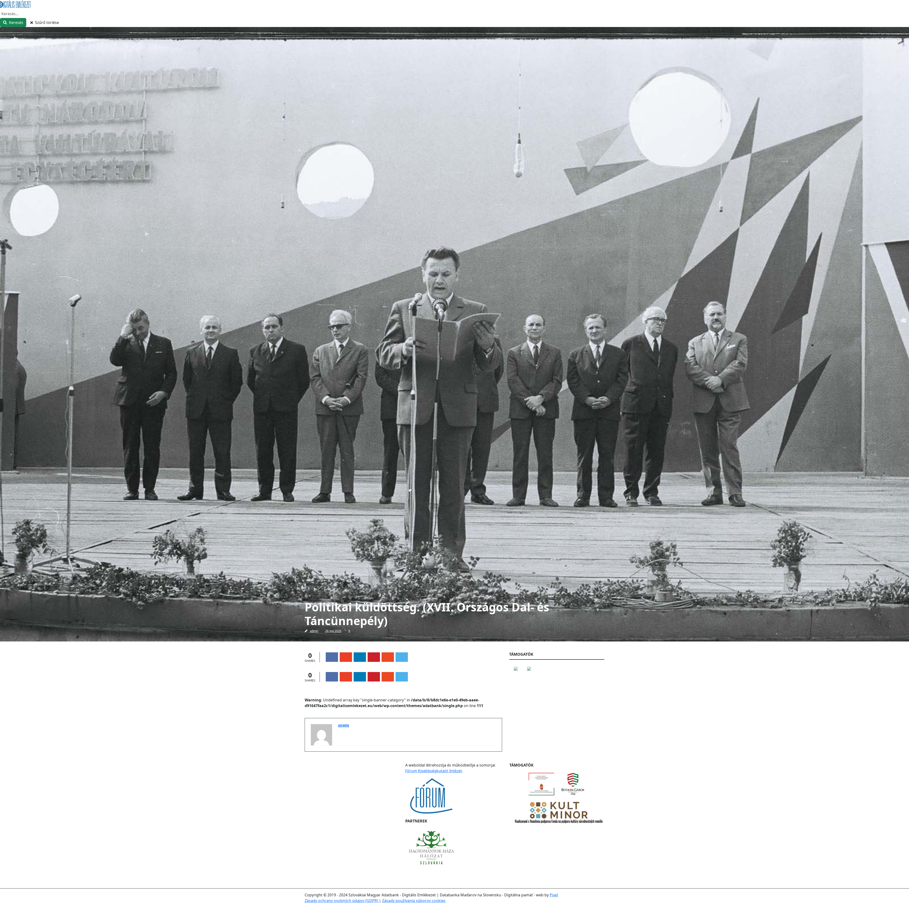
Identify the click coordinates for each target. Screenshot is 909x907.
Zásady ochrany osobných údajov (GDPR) (342, 900)
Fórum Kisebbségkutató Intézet (433, 770)
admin (314, 631)
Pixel (554, 895)
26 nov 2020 (333, 631)
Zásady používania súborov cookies (414, 900)
